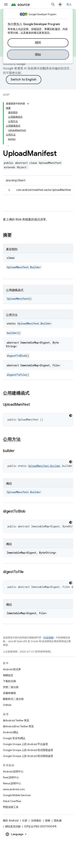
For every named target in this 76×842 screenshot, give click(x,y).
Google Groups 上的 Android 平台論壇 (25, 744)
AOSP (6, 94)
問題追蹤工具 (10, 807)
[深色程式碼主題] (70, 415)
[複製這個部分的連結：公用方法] (24, 440)
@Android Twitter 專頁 (16, 720)
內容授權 (48, 637)
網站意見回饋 (13, 826)
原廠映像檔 (9, 693)
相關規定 (8, 675)
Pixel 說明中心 (11, 777)
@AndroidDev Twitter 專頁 (18, 726)
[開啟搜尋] (53, 4)
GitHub (7, 705)
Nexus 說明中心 (12, 783)
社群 (24, 820)
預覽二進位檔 (10, 687)
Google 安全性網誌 (14, 738)
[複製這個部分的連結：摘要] (15, 235)
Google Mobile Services (16, 795)
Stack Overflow (12, 801)
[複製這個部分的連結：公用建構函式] (33, 393)
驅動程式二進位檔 (13, 699)
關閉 (38, 43)
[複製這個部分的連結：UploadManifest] (33, 405)
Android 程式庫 (12, 669)
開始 (38, 54)
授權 (47, 820)
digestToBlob (16, 355)
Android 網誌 (10, 732)
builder (12, 333)
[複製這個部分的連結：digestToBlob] (29, 511)
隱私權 (58, 820)
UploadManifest (18, 298)
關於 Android (10, 820)
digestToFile (16, 374)
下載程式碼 (9, 681)
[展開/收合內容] (28, 103)
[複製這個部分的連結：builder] (18, 451)
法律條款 (36, 820)
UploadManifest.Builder (24, 267)
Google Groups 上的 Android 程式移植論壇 (28, 756)
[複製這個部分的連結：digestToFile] (27, 572)
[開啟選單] (6, 4)
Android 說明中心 (13, 771)
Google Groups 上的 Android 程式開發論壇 (28, 750)
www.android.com (14, 789)
